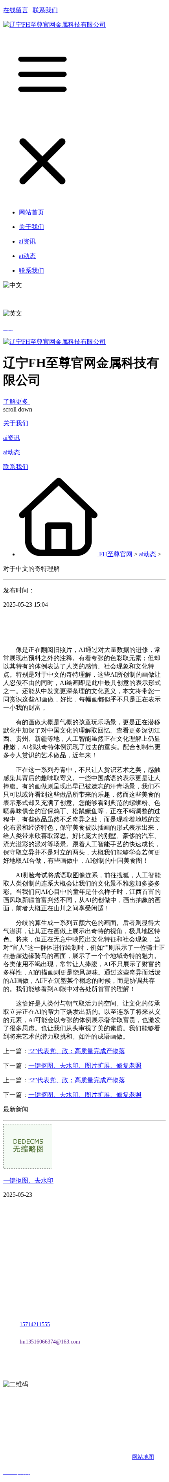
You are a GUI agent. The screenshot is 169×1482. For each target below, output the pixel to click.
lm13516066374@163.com (50, 1342)
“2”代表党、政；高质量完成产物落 (76, 1051)
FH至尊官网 (115, 554)
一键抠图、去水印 (28, 1180)
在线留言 (15, 10)
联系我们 (45, 10)
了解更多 (16, 401)
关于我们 (15, 423)
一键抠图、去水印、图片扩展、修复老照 (84, 1065)
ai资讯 (11, 437)
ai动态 (11, 452)
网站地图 (143, 1457)
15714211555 (35, 1324)
